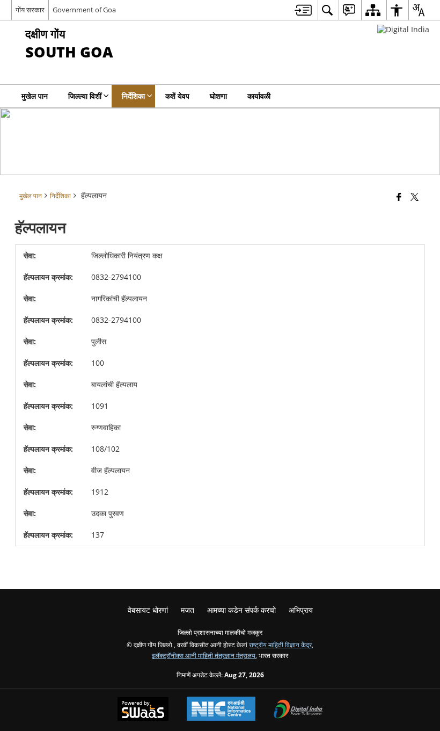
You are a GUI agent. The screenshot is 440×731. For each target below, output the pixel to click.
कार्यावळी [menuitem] (258, 96)
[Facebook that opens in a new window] (399, 196)
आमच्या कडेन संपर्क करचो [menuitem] (241, 610)
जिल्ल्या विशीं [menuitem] (84, 96)
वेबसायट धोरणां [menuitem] (148, 610)
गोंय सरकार (30, 10)
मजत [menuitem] (187, 610)
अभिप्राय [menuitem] (301, 610)
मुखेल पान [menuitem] (34, 96)
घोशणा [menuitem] (218, 96)
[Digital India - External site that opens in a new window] (403, 29)
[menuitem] (303, 10)
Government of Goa (84, 10)
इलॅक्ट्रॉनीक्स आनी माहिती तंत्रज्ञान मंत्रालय (203, 655)
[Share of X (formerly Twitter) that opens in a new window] (414, 196)
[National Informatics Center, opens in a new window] (221, 710)
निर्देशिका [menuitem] (133, 96)
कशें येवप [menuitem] (177, 96)
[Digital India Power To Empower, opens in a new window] (298, 710)
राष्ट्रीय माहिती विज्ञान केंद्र (280, 644)
